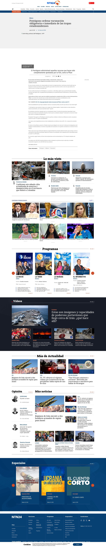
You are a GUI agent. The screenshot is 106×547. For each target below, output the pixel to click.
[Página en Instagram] (84, 520)
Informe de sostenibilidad (70, 526)
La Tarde (38, 277)
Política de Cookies (51, 545)
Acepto (77, 544)
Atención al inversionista (69, 524)
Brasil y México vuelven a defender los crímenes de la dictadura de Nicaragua (26, 413)
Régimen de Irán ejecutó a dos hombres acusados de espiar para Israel (24, 380)
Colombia (77, 442)
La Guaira (37, 442)
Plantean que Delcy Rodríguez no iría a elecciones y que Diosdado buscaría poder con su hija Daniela (60, 189)
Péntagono (42, 148)
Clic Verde (49, 520)
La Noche (19, 277)
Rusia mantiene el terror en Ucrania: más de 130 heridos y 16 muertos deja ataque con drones (84, 344)
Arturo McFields (23, 408)
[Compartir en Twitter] (54, 76)
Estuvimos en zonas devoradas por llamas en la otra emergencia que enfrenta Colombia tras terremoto (42, 344)
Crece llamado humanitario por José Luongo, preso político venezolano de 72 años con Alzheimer (81, 289)
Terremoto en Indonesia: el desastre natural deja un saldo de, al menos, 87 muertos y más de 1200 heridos (60, 179)
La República (41, 541)
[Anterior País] (93, 11)
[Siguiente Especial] (92, 485)
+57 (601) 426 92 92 (88, 526)
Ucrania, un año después (52, 497)
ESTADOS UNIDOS (58, 6)
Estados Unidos (15, 534)
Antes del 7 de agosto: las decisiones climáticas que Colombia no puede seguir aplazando (26, 429)
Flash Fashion (56, 522)
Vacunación (52, 148)
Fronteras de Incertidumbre (27, 497)
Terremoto (53, 175)
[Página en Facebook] (81, 520)
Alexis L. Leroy (25, 436)
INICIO (38, 6)
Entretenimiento (69, 9)
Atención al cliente (68, 522)
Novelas (64, 541)
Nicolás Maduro (53, 11)
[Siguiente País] (93, 12)
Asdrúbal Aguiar (23, 396)
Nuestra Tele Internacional (50, 9)
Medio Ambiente (23, 424)
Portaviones (54, 309)
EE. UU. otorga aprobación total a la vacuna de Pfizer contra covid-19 (52, 102)
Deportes (41, 9)
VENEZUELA (48, 6)
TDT (71, 541)
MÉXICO (52, 6)
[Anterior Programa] (13, 273)
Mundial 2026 (60, 11)
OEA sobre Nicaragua (72, 375)
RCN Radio (36, 541)
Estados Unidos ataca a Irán (44, 11)
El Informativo (79, 277)
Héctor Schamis (25, 451)
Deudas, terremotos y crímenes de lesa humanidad (26, 446)
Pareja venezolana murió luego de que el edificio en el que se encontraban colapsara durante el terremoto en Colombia (84, 447)
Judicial (37, 9)
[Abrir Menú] (13, 9)
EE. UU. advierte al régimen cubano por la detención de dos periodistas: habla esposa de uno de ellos (52, 380)
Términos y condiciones (57, 543)
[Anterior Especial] (13, 485)
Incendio (35, 340)
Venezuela (78, 175)
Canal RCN (24, 541)
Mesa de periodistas (49, 530)
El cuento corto (78, 497)
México (13, 532)
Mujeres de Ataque (58, 529)
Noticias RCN (30, 541)
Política (27, 9)
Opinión (83, 9)
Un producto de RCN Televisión (79, 541)
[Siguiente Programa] (92, 273)
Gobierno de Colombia (82, 417)
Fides (69, 541)
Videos (17, 301)
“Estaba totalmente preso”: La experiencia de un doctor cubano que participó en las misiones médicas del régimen (24, 289)
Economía (32, 9)
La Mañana (58, 277)
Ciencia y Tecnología (60, 9)
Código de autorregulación (70, 528)
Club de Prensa (57, 520)
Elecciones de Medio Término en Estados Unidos (64, 443)
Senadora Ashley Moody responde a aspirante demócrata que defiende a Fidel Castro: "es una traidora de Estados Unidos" (64, 449)
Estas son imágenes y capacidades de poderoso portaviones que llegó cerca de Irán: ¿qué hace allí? (43, 289)
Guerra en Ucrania (79, 340)
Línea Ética (67, 532)
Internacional (14, 537)
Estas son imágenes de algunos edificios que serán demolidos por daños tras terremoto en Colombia (63, 344)
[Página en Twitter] (86, 520)
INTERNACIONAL (66, 6)
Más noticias (43, 391)
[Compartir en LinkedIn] (56, 76)
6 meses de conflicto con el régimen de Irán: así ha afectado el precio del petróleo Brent (62, 290)
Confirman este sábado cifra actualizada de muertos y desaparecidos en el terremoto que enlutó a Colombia (29, 187)
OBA (66, 537)
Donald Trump (24, 11)
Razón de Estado (50, 533)
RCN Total (88, 541)
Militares (31, 18)
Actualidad (23, 9)
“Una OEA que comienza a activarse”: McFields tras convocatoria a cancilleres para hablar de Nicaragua (80, 380)
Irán (12, 375)
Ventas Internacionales (69, 530)
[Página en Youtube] (89, 520)
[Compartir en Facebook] (53, 76)
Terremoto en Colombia (21, 181)
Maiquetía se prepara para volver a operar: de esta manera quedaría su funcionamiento (84, 179)
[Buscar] (93, 9)
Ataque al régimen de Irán (32, 11)
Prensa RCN (67, 534)
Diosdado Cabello (55, 185)
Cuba (41, 375)
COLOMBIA (43, 6)
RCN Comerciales (48, 541)
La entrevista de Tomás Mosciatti (50, 525)
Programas (78, 9)
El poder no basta (24, 398)
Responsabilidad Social (69, 520)
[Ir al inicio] (19, 519)
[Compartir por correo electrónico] (58, 76)
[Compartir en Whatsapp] (60, 76)
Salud (74, 9)
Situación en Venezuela (25, 442)
